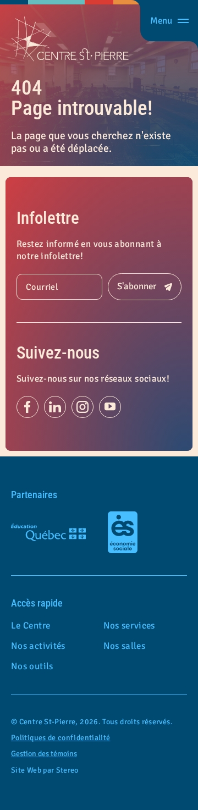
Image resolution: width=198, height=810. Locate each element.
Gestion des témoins (44, 753)
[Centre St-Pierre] (70, 39)
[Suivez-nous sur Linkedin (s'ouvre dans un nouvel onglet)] (55, 407)
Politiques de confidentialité (60, 737)
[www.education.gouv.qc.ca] (48, 532)
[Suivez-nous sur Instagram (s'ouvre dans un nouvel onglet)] (83, 407)
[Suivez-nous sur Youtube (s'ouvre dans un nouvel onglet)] (110, 407)
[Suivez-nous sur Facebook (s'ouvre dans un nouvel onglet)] (27, 407)
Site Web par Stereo (45, 770)
